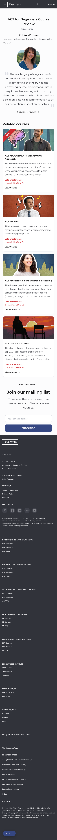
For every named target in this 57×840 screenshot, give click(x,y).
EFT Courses (7, 643)
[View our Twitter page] (4, 510)
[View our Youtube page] (34, 510)
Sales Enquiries (8, 479)
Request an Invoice (9, 469)
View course (27, 29)
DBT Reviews (7, 548)
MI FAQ (5, 626)
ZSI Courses (7, 668)
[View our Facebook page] (12, 510)
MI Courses (6, 618)
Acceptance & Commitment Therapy (19, 590)
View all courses (27, 385)
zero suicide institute (12, 664)
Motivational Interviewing (15, 614)
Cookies (5, 497)
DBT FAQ (6, 551)
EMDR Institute (9, 689)
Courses (5, 714)
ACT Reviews (7, 597)
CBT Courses (7, 569)
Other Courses (9, 710)
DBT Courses (7, 544)
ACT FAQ (6, 601)
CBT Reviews (7, 572)
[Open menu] (4, 4)
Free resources (9, 755)
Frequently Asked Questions (16, 735)
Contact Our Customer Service (14, 465)
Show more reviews (26, 112)
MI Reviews (6, 622)
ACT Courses (7, 593)
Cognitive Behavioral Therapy (16, 565)
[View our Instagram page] (27, 510)
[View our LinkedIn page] (19, 510)
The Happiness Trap (10, 748)
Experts (6, 801)
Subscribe (28, 428)
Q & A (4, 794)
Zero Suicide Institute (10, 789)
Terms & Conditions (10, 491)
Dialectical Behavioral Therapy (17, 540)
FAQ (4, 721)
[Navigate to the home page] (15, 4)
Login (51, 4)
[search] (38, 4)
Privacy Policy (8, 494)
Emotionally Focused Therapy (16, 639)
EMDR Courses (8, 693)
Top (8, 833)
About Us (6, 455)
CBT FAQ (6, 576)
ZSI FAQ (5, 675)
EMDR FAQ (6, 696)
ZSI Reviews (7, 672)
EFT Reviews (7, 647)
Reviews (5, 717)
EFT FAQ (5, 651)
